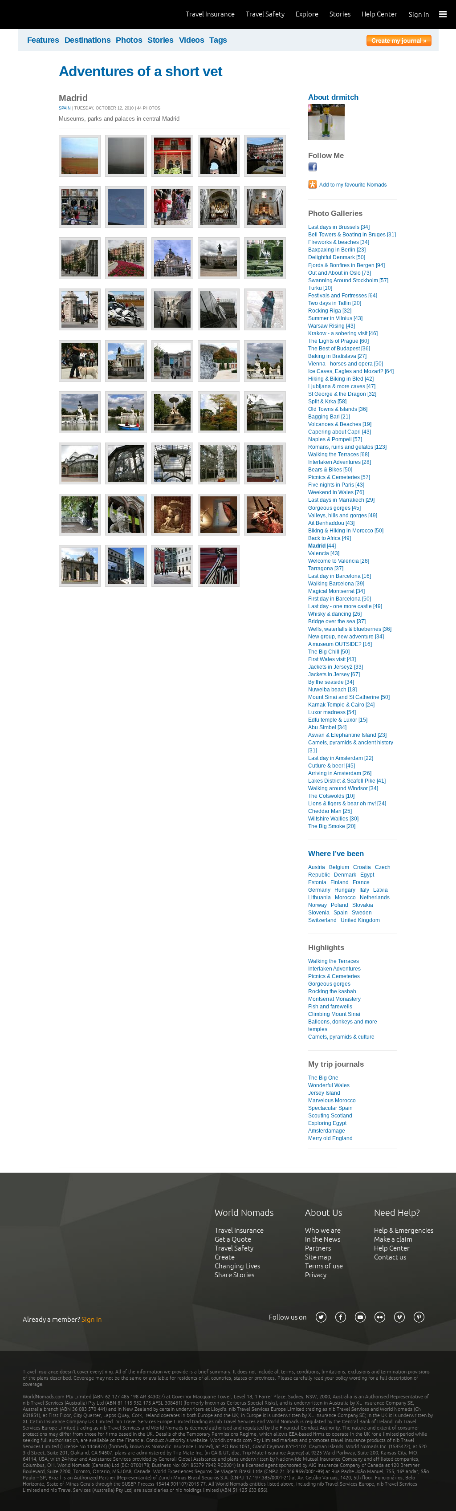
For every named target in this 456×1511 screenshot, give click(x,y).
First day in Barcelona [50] (339, 599)
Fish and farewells (330, 1006)
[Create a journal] (399, 42)
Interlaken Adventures (334, 969)
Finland (339, 882)
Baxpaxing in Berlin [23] (337, 250)
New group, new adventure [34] (346, 637)
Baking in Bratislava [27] (337, 356)
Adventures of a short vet (140, 71)
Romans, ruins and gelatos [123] (347, 447)
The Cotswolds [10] (331, 796)
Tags (218, 40)
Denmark (345, 875)
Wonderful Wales (329, 1085)
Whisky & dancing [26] (335, 614)
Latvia (380, 890)
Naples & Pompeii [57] (335, 439)
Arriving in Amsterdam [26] (339, 773)
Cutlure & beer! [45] (331, 766)
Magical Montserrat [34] (336, 591)
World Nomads (47, 14)
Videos (191, 40)
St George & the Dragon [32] (342, 394)
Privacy (315, 1275)
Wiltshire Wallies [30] (333, 819)
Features (43, 40)
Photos (129, 40)
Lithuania (319, 897)
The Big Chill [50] (329, 652)
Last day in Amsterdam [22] (340, 758)
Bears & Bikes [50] (330, 470)
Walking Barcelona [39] (336, 584)
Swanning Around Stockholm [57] (348, 280)
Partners (318, 1248)
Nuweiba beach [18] (332, 689)
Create (225, 1257)
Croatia (362, 867)
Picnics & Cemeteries (334, 976)
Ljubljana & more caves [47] (341, 386)
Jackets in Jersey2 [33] (335, 667)
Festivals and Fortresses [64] (342, 295)
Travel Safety (265, 14)
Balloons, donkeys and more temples (342, 1025)
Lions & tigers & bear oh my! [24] (347, 803)
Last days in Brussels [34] (339, 227)
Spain (65, 108)
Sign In (419, 14)
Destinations (88, 40)
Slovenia (319, 913)
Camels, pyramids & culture (341, 1037)
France (361, 882)
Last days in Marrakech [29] (341, 500)
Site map (318, 1257)
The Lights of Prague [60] (338, 341)
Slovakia (362, 905)
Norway (317, 905)
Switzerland (322, 920)
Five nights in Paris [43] (336, 485)
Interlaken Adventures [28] (339, 462)
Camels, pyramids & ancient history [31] (350, 746)
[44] (322, 546)
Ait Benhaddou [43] (331, 523)
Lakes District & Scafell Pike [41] (347, 781)
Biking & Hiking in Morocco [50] (345, 531)
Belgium (339, 867)
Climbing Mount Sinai (334, 1014)
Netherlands (375, 897)
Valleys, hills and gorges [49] (342, 515)
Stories (340, 14)
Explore (307, 14)
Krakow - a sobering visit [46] (343, 333)
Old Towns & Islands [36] (337, 409)
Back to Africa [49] (329, 538)
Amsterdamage (326, 1131)
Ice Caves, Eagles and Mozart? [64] (351, 371)
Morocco (345, 897)
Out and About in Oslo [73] (339, 273)
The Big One (323, 1078)
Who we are (323, 1230)
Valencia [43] (323, 553)
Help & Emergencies (403, 1230)
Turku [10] (320, 288)
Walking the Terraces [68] (338, 454)
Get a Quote (233, 1239)
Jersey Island (324, 1093)
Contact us (390, 1257)
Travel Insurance (210, 14)
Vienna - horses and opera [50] (345, 364)
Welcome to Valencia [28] (338, 561)
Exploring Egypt (327, 1123)
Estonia (317, 882)
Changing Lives (237, 1266)
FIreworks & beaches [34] (338, 242)
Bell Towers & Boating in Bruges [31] (352, 235)
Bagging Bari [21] (329, 417)
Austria (316, 867)
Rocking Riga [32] (329, 311)
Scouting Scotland (330, 1116)
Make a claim (393, 1239)
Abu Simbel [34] (327, 727)
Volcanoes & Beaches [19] (339, 424)
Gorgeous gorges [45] (334, 508)
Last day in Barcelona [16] (339, 576)
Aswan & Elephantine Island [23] (347, 735)
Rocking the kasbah (332, 991)
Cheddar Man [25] (330, 811)
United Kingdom (360, 920)
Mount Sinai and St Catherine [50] (349, 697)
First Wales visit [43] (332, 659)
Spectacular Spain (330, 1108)
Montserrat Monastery (334, 999)
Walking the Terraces (333, 961)
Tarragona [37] (325, 568)
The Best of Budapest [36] (339, 348)
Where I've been (336, 853)
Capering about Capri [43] (339, 432)
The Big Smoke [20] (331, 826)
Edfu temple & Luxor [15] (337, 720)
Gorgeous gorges (329, 984)
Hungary (344, 890)
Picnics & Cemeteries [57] (339, 477)
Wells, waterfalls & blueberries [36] (349, 629)
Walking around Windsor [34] (343, 788)
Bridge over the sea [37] (337, 621)
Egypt (367, 875)
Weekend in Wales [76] (336, 492)
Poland (339, 905)
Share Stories (234, 1275)
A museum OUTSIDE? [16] (340, 644)
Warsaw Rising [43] (331, 326)
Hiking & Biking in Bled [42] (341, 379)
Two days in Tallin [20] (334, 303)
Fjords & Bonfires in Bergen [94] (346, 265)
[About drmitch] (326, 138)
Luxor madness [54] (332, 712)
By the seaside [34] (331, 682)
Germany (319, 890)
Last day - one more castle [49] (345, 606)
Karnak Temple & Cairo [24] (341, 705)
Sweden (362, 913)
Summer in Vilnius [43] (335, 318)
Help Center (379, 14)
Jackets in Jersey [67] (334, 674)
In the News (322, 1239)
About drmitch (333, 97)
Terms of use (324, 1266)
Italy (364, 890)
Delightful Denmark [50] (336, 257)
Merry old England (330, 1138)
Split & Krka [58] (327, 401)
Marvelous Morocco (332, 1100)
